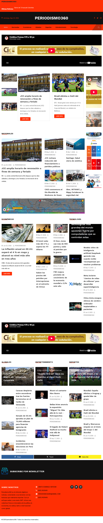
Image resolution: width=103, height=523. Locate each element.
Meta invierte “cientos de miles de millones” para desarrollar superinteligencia (91, 281)
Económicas (27, 27)
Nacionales (15, 27)
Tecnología (74, 27)
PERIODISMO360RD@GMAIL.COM (49, 494)
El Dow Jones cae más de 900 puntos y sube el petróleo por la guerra (61, 246)
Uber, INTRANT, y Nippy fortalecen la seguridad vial (74, 192)
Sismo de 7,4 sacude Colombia (24, 7)
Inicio (6, 27)
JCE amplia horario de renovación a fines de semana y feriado (31, 99)
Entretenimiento (61, 27)
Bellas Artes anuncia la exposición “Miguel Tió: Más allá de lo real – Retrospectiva (59, 410)
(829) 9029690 (42, 490)
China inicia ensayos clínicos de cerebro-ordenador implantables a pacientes (92, 303)
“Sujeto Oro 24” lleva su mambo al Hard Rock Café (50, 377)
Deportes (48, 27)
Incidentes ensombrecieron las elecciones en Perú (24, 444)
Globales (38, 27)
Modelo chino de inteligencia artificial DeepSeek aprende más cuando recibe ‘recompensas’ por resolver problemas (92, 256)
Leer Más (25, 119)
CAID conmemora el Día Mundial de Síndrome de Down (53, 192)
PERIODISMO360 (51, 18)
